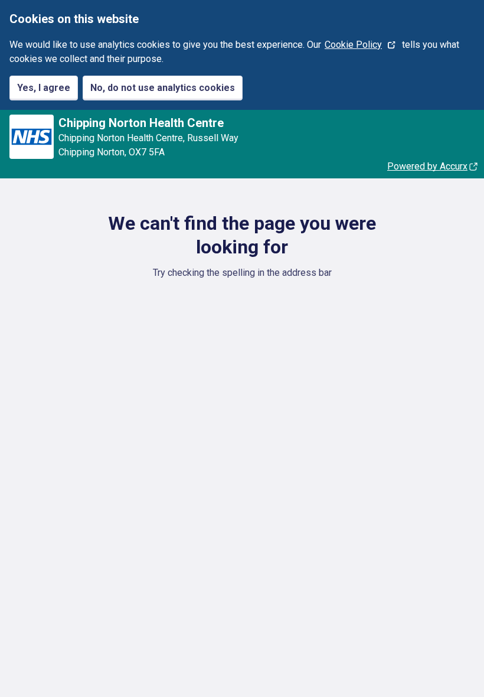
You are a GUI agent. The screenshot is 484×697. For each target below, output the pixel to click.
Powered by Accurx (427, 166)
